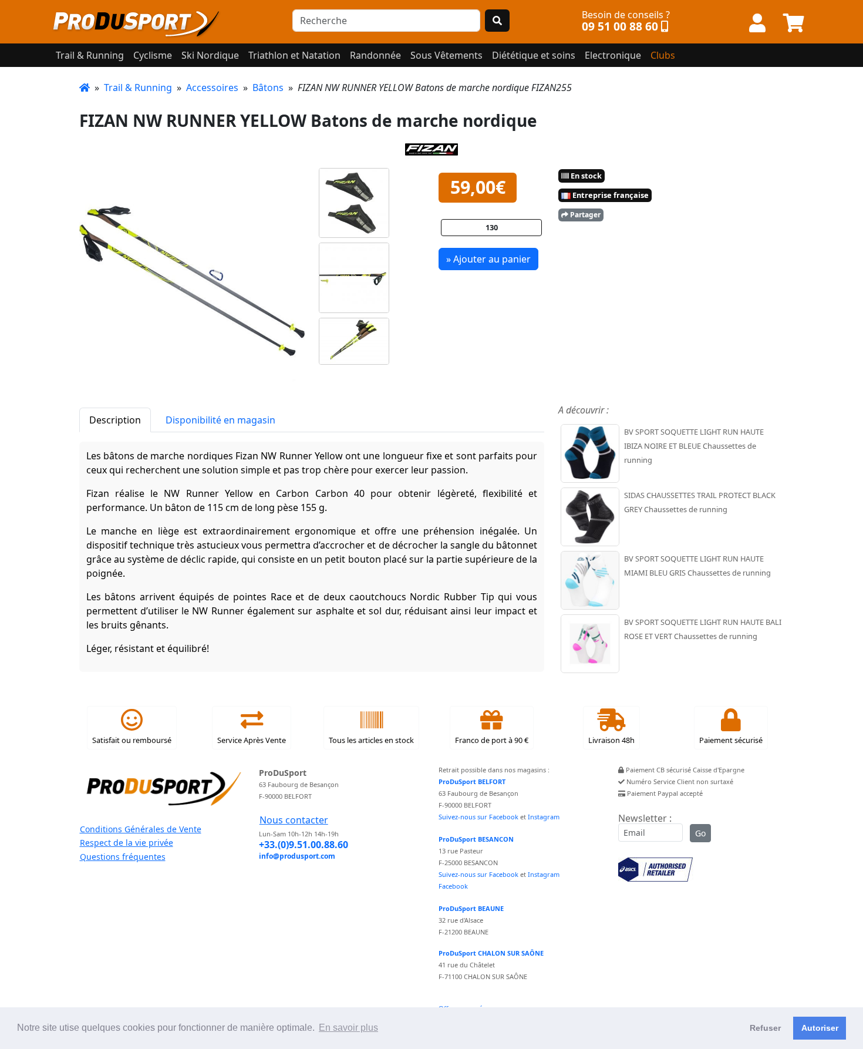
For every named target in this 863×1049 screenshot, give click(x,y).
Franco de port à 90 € (491, 740)
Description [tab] (115, 419)
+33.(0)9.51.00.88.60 (303, 844)
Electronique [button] (613, 55)
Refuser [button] (765, 1028)
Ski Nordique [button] (210, 55)
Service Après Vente (251, 740)
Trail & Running (138, 87)
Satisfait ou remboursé (131, 740)
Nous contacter (293, 819)
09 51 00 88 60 (620, 26)
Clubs (662, 55)
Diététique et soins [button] (533, 55)
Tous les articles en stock (371, 740)
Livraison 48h (611, 740)
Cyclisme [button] (152, 55)
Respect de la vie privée (126, 842)
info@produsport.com (297, 856)
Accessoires (212, 87)
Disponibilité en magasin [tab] (220, 419)
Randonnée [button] (375, 55)
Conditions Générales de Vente (140, 829)
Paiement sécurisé (731, 740)
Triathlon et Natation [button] (294, 55)
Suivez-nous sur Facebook (478, 816)
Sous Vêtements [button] (446, 55)
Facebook (453, 886)
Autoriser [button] (819, 1028)
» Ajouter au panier (488, 259)
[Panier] (794, 23)
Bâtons (268, 87)
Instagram (543, 816)
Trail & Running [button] (90, 55)
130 (492, 227)
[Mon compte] (757, 23)
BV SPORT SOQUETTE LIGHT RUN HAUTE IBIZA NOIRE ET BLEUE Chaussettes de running (694, 445)
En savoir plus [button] (348, 1028)
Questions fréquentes (123, 856)
